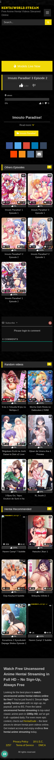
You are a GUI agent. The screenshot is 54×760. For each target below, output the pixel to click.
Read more (26, 125)
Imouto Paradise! (28, 133)
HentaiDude (29, 721)
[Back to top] (45, 751)
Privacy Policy (20, 741)
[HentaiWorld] (22, 8)
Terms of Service (25, 745)
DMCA (42, 745)
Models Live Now (28, 66)
